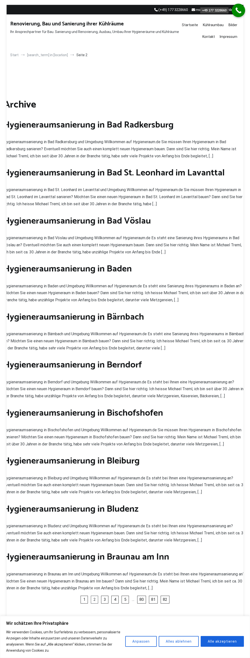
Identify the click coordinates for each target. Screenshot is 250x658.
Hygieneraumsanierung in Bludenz (71, 509)
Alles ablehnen (179, 641)
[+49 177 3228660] (238, 10)
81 (153, 599)
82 (165, 599)
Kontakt (208, 37)
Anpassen (141, 641)
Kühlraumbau (213, 25)
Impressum (228, 37)
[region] (125, 637)
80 (141, 599)
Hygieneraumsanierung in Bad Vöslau (77, 221)
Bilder (233, 25)
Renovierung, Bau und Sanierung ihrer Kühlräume (67, 24)
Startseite (190, 25)
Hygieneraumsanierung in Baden (68, 269)
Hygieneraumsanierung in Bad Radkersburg (89, 125)
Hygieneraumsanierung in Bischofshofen (83, 413)
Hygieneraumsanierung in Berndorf (73, 365)
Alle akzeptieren (222, 641)
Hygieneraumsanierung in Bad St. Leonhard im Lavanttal (114, 173)
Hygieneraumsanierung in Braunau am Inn (86, 557)
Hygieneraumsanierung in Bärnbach (74, 317)
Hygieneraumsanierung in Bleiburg (72, 461)
